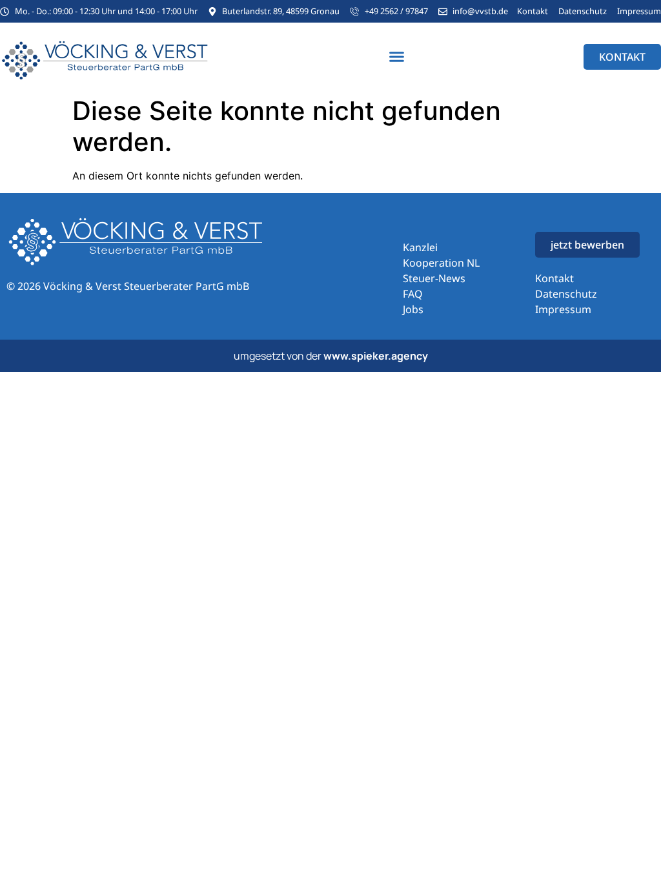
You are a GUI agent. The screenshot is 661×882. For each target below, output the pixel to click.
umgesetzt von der (331, 356)
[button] (397, 57)
